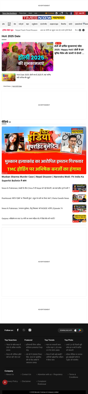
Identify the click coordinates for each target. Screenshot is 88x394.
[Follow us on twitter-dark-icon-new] (24, 330)
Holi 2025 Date (17, 86)
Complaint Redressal (42, 382)
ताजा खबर (9, 24)
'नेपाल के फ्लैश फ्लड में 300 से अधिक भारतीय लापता (13, 347)
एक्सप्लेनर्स (78, 24)
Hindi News (7, 86)
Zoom (30, 13)
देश (15, 24)
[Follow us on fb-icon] (17, 330)
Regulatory (58, 374)
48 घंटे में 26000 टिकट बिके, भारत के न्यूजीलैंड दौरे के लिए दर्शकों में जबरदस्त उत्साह (34, 358)
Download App (66, 330)
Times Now (22, 13)
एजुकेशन (34, 24)
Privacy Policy (12, 381)
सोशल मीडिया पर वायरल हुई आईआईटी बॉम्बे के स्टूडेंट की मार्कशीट (74, 357)
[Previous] (80, 30)
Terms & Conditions (73, 375)
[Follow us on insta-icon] (30, 330)
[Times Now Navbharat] (44, 17)
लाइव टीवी (81, 13)
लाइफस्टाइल (54, 24)
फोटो (70, 24)
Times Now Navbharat (9, 13)
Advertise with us (45, 374)
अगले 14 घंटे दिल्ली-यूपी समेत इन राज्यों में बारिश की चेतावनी (74, 347)
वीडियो (5, 121)
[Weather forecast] (62, 13)
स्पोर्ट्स (21, 24)
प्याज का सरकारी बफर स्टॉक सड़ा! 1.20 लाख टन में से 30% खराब (53, 347)
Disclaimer (26, 381)
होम (3, 24)
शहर (27, 24)
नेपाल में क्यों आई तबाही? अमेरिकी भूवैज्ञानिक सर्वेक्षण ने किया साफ (54, 357)
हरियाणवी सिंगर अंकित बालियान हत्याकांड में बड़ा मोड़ (34, 347)
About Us (10, 374)
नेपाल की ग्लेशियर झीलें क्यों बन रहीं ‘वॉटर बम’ (13, 355)
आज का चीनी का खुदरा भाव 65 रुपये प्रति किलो (56, 30)
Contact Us (26, 374)
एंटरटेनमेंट (43, 24)
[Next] (83, 30)
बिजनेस (63, 24)
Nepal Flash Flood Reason (26, 30)
